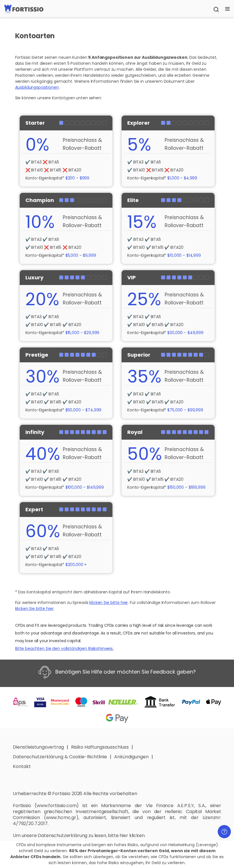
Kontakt (22, 766)
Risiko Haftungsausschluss (100, 747)
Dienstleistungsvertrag (38, 747)
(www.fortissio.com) (57, 805)
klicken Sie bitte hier (108, 602)
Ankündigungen (131, 756)
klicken (137, 835)
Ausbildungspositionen (37, 87)
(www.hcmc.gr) (61, 817)
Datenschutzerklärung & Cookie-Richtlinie (60, 756)
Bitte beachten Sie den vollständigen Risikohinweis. (64, 648)
